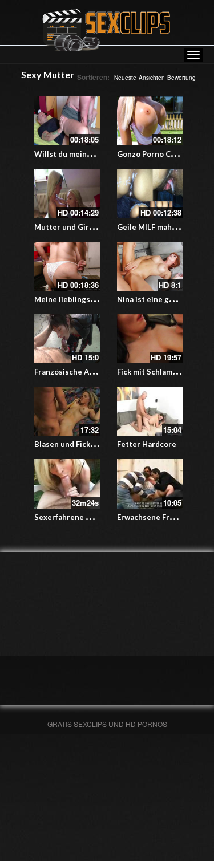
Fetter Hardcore (146, 444)
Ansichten (152, 78)
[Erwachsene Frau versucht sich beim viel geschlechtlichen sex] (150, 483)
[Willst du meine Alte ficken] (67, 120)
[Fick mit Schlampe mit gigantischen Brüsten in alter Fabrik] (150, 338)
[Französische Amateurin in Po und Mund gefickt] (67, 338)
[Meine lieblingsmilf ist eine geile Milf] (67, 266)
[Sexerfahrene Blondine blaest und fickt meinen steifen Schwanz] (67, 483)
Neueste (125, 78)
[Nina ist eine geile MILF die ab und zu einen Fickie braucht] (150, 266)
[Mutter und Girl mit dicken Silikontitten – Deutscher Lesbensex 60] (67, 193)
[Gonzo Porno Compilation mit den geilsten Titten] (150, 120)
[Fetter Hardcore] (150, 411)
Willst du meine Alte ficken (83, 154)
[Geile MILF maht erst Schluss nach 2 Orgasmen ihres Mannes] (150, 193)
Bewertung (181, 78)
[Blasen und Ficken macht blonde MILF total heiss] (67, 411)
